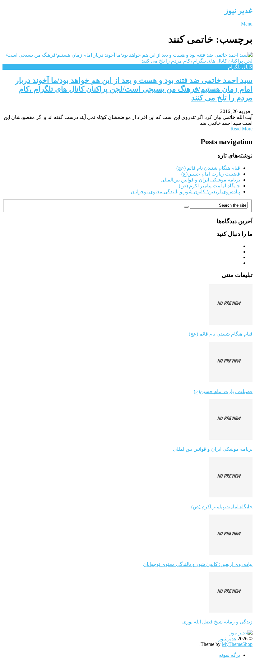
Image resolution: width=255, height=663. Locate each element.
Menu (247, 23)
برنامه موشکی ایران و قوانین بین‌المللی (200, 179)
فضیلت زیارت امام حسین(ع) (210, 173)
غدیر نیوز (239, 11)
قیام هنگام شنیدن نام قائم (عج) (208, 168)
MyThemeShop (237, 644)
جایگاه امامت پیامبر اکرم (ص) (209, 185)
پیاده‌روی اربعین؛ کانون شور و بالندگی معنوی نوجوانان (185, 191)
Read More (241, 128)
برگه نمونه (229, 655)
